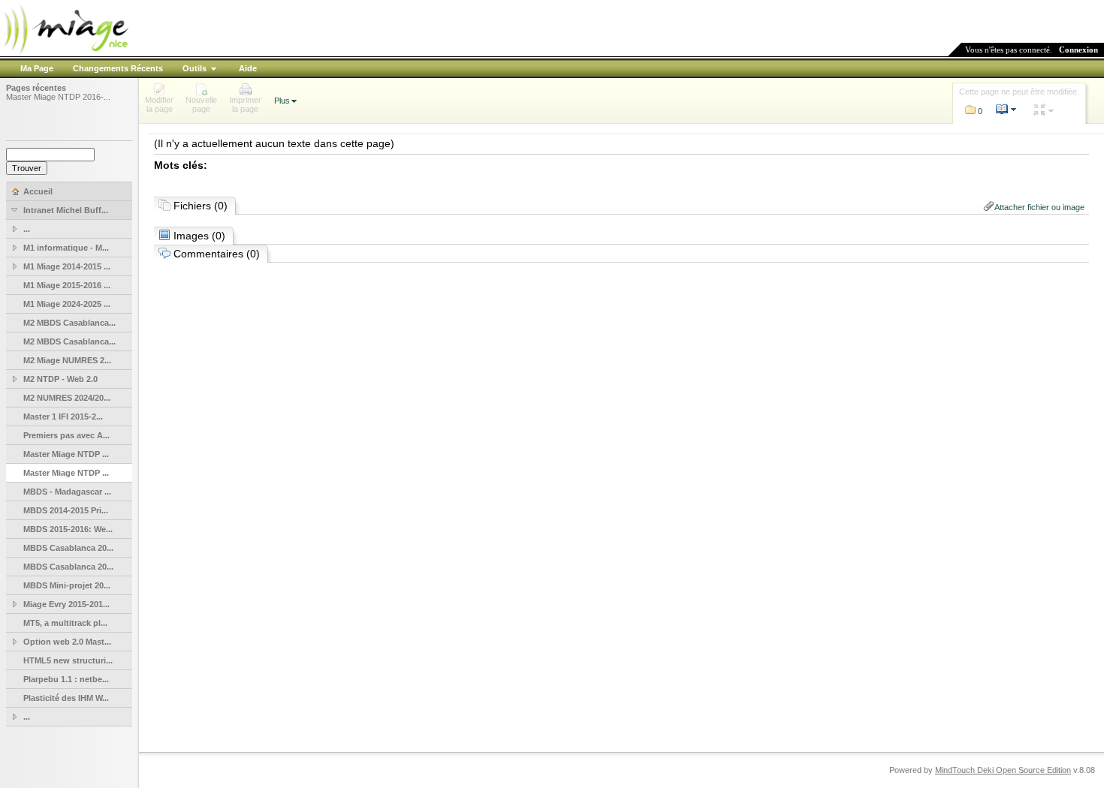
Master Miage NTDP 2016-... (58, 96)
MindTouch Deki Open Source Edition (1003, 769)
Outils (194, 68)
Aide (248, 68)
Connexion (1078, 49)
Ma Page (36, 68)
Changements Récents (118, 68)
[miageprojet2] (65, 52)
